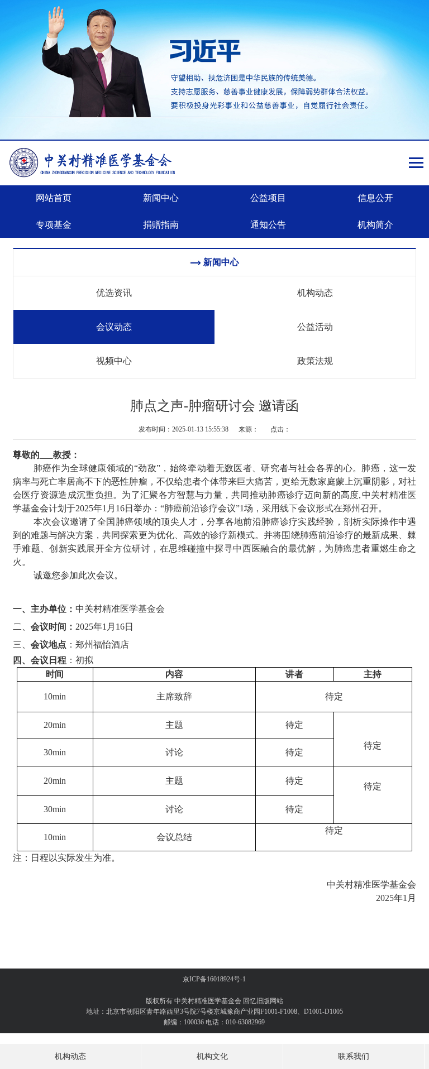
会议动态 (114, 327)
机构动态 (315, 293)
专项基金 (54, 224)
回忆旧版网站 (263, 1001)
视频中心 (114, 361)
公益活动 (315, 327)
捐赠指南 (161, 224)
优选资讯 (114, 293)
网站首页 (54, 198)
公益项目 (268, 198)
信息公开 (375, 198)
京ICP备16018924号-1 (214, 979)
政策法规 (315, 361)
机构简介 (375, 224)
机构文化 (212, 1056)
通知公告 (268, 224)
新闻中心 (161, 198)
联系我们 (353, 1056)
